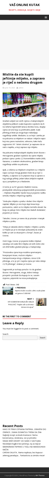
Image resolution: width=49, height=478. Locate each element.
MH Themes (40, 475)
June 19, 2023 (10, 88)
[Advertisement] (24, 44)
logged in (18, 328)
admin (20, 88)
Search (5, 334)
